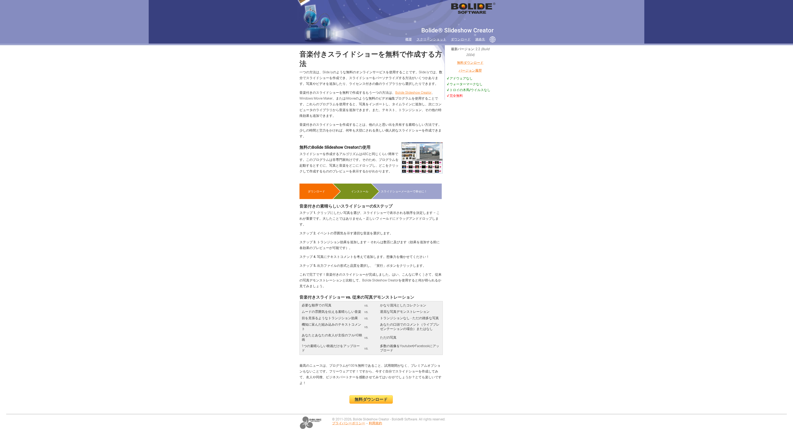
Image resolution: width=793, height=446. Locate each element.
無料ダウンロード (371, 399)
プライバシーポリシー (348, 423)
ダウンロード (461, 39)
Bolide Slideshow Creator (413, 93)
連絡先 (480, 39)
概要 (408, 39)
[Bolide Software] (310, 422)
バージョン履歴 (470, 70)
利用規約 (375, 423)
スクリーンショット (431, 39)
